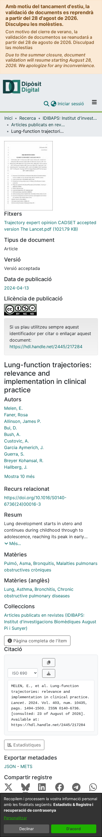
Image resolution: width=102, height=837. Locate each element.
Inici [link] (8, 118)
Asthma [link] (24, 589)
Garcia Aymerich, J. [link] (24, 447)
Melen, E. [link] (13, 408)
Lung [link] (9, 589)
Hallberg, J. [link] (15, 467)
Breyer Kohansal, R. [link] (23, 460)
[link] (51, 225)
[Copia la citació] (48, 662)
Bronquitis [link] (43, 563)
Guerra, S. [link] (14, 454)
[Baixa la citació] (48, 673)
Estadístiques (26, 745)
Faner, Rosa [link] (16, 414)
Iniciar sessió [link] (71, 103)
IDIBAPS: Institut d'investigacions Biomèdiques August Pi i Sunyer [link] (70, 118)
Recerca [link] (27, 118)
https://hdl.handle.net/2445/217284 (46, 346)
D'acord (73, 828)
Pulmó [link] (10, 563)
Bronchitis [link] (45, 589)
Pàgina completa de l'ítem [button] (39, 640)
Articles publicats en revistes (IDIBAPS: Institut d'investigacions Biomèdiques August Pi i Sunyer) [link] (38, 124)
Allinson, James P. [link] (22, 421)
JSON (10, 766)
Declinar (26, 828)
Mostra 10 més (19, 476)
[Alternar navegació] (94, 103)
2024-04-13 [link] (16, 288)
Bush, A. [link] (12, 434)
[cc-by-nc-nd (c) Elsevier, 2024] (51, 309)
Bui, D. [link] (10, 427)
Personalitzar (15, 817)
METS (26, 766)
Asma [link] (25, 563)
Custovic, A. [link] (16, 441)
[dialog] (51, 815)
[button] (46, 103)
